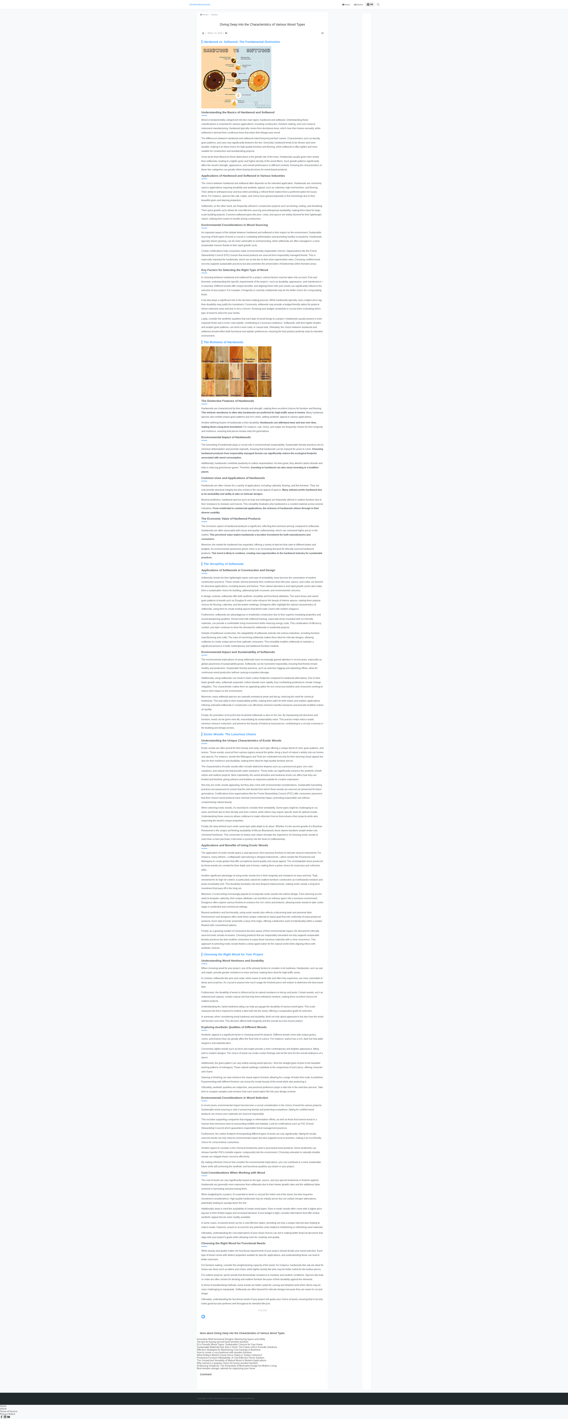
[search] (378, 4)
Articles (359, 4)
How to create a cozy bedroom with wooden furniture (224, 1352)
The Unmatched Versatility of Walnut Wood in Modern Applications (231, 1360)
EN (371, 4)
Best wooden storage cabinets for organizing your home (226, 1368)
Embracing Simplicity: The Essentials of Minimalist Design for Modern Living (237, 1365)
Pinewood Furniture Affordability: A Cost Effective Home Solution (230, 1358)
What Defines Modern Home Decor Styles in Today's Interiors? (229, 1355)
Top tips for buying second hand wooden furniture (222, 1342)
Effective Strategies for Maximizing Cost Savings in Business (228, 1350)
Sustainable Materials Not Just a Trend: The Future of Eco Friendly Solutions (237, 1347)
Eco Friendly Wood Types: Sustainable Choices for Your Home (230, 1344)
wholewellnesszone (199, 4)
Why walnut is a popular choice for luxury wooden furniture (227, 1363)
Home (347, 4)
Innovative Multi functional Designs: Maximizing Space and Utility (231, 1339)
